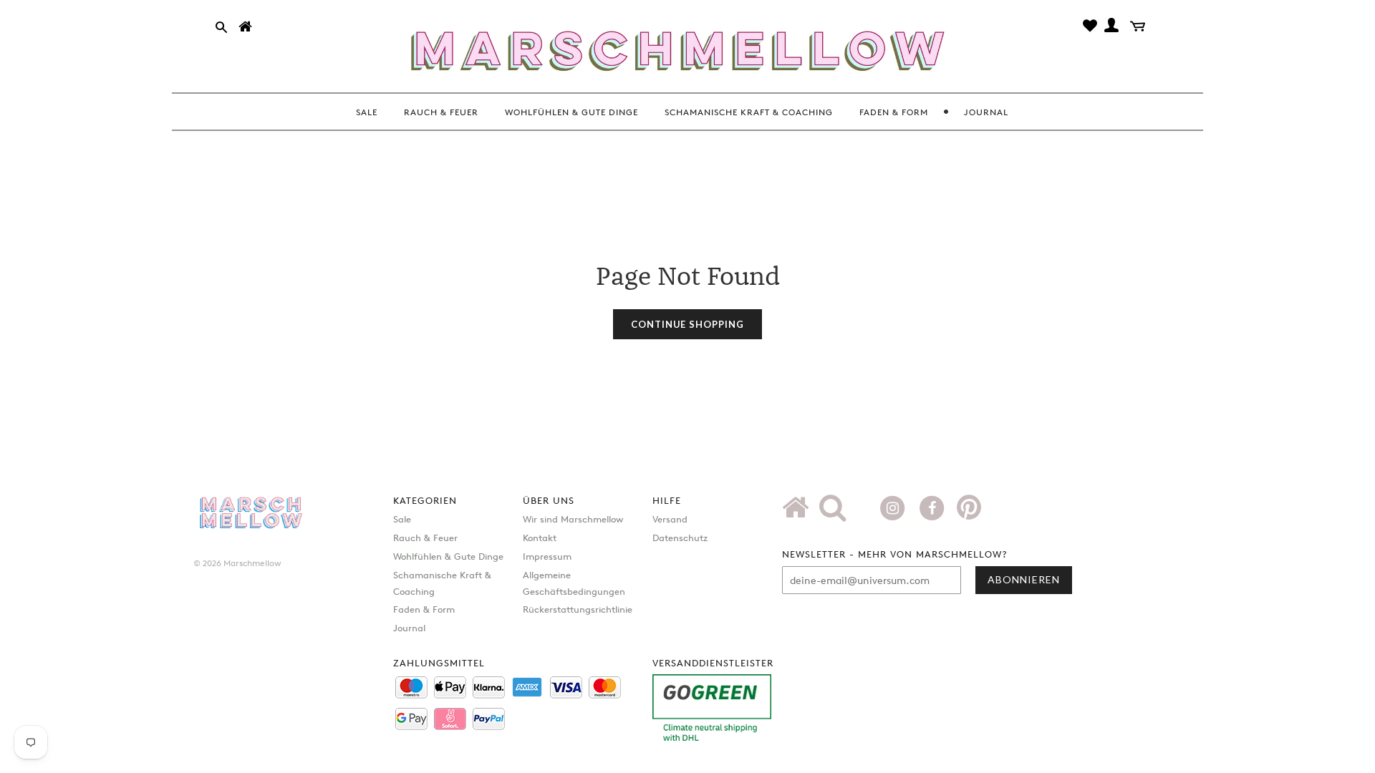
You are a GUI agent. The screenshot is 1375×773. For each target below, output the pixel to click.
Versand (670, 519)
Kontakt (539, 537)
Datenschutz (680, 537)
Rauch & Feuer (425, 537)
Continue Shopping (687, 324)
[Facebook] (933, 506)
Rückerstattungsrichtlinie (577, 609)
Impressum (547, 556)
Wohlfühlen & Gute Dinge (448, 556)
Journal (409, 627)
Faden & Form (424, 609)
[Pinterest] (969, 512)
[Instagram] (894, 506)
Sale (402, 519)
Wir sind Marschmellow (573, 519)
